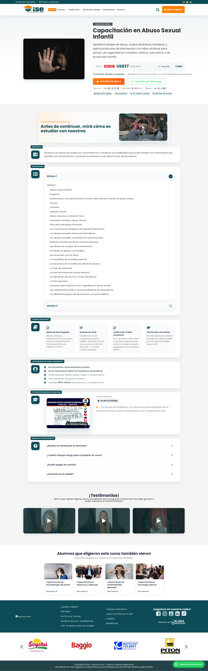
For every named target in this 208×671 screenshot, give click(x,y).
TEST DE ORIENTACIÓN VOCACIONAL (78, 626)
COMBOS (110, 619)
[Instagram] (165, 613)
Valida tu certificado (50, 2)
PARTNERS (65, 611)
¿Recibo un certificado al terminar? (67, 445)
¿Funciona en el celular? (60, 474)
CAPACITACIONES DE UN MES (119, 614)
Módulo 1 (52, 176)
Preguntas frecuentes (26, 2)
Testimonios (108, 9)
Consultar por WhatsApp (148, 81)
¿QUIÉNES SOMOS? (69, 607)
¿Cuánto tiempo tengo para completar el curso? (74, 455)
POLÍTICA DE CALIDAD (71, 616)
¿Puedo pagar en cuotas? (61, 464)
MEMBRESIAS (112, 623)
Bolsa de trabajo (91, 9)
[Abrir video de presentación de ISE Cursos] (143, 127)
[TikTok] (184, 613)
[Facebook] (158, 613)
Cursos (61, 9)
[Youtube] (171, 613)
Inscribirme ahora (110, 81)
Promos (121, 9)
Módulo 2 (52, 305)
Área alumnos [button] (174, 9)
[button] (189, 664)
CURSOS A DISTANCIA (116, 609)
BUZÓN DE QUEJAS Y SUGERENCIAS (77, 621)
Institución (74, 9)
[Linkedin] (177, 613)
